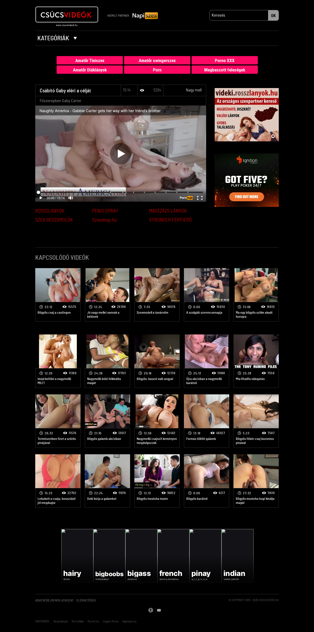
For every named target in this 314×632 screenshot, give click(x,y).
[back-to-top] (281, 619)
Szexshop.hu (104, 220)
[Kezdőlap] (66, 14)
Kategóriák (53, 38)
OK (273, 16)
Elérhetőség (86, 600)
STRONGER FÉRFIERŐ (170, 220)
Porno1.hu (93, 621)
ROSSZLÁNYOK (50, 211)
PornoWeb (78, 621)
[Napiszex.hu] (145, 16)
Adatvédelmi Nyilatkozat (54, 600)
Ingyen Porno (111, 621)
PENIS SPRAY (105, 211)
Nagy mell (194, 90)
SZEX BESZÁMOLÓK (54, 220)
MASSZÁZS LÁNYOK (168, 211)
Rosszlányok (61, 621)
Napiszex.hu (129, 621)
